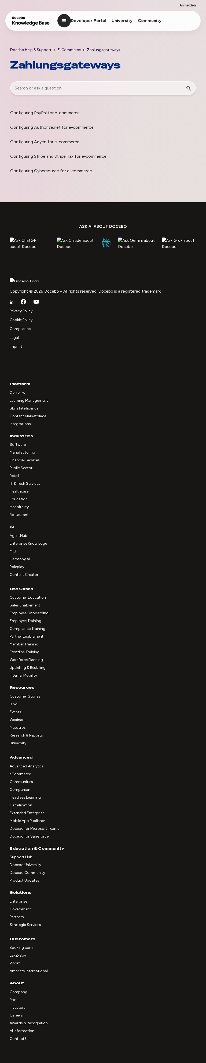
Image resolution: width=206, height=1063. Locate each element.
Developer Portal (88, 20)
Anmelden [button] (187, 5)
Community (149, 20)
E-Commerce (69, 50)
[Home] (31, 23)
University (122, 20)
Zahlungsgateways (103, 50)
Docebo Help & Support (31, 50)
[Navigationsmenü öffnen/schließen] (64, 20)
